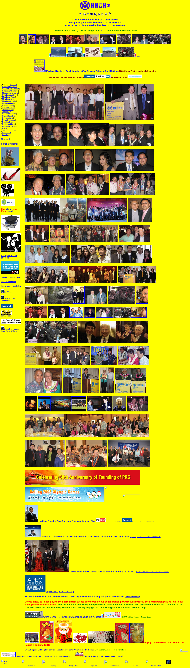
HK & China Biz (8, 116)
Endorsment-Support (10, 89)
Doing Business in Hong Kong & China (10, 330)
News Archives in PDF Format (81, 650)
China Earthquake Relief (11, 277)
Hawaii (10, 211)
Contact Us (6, 133)
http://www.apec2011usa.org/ (60, 591)
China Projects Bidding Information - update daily (46, 650)
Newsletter (6, 139)
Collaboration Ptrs (9, 95)
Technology (6, 112)
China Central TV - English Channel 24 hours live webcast (72, 617)
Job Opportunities (9, 130)
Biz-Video (8, 292)
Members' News (8, 99)
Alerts (4, 128)
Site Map (5, 135)
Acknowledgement (9, 126)
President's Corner (9, 87)
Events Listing (8, 105)
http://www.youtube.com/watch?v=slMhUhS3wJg (145, 537)
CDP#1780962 (6, 316)
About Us (13, 85)
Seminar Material (9, 144)
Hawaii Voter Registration (11, 286)
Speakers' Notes (8, 108)
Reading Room (8, 122)
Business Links (8, 124)
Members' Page (8, 97)
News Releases (8, 120)
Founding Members (10, 91)
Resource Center (9, 114)
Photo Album (7, 118)
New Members (8, 103)
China (8, 209)
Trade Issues (7, 110)
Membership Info (9, 101)
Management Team (10, 93)
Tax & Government (8, 282)
